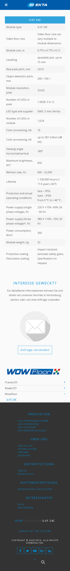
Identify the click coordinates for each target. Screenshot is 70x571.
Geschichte (25, 445)
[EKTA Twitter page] (27, 550)
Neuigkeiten (26, 507)
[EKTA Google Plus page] (42, 550)
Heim (19, 520)
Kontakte (24, 455)
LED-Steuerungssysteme (33, 420)
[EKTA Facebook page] (20, 550)
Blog (21, 504)
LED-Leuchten (27, 427)
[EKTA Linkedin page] (49, 550)
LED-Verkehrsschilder (32, 430)
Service (22, 470)
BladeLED (11, 388)
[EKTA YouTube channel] (35, 550)
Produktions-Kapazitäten (35, 489)
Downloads (26, 474)
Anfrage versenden (35, 350)
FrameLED (11, 382)
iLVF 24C (12, 399)
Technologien (27, 449)
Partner (23, 452)
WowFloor (11, 394)
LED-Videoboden (28, 424)
